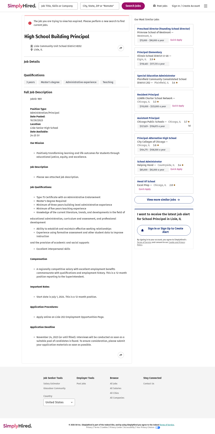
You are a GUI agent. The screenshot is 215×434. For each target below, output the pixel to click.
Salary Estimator (51, 383)
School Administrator (149, 161)
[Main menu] (205, 6)
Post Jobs (162, 5)
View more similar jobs (161, 199)
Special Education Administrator (156, 75)
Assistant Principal (148, 118)
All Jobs (113, 383)
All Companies (117, 397)
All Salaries (115, 388)
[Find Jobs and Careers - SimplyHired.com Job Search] (22, 6)
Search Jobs (133, 6)
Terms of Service (144, 242)
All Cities (114, 393)
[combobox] (58, 6)
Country (47, 396)
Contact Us (148, 383)
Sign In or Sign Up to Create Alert (165, 230)
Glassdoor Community (54, 388)
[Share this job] (121, 48)
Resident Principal (148, 94)
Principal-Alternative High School (156, 138)
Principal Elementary (149, 52)
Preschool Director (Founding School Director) (163, 28)
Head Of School (146, 181)
